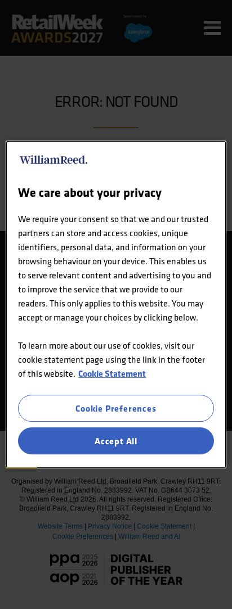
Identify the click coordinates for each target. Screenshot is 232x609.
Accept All (116, 441)
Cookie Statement (112, 373)
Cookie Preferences (115, 408)
